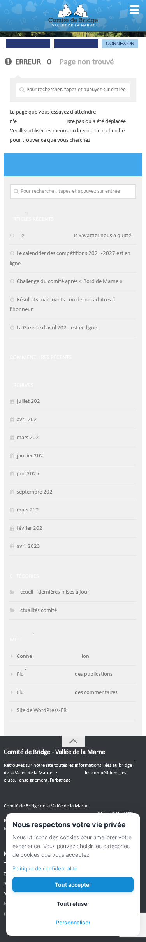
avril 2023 (28, 546)
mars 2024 (29, 510)
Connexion (53, 656)
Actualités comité (37, 610)
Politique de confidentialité (44, 868)
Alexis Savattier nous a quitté (74, 236)
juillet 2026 (30, 401)
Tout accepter (73, 884)
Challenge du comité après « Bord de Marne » (70, 282)
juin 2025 (28, 474)
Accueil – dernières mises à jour (53, 592)
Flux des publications (65, 674)
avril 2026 (28, 420)
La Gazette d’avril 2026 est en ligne (57, 328)
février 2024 (31, 528)
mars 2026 (29, 438)
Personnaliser (73, 922)
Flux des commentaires (67, 693)
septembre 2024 (36, 492)
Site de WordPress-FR (42, 711)
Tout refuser (73, 903)
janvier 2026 (31, 456)
